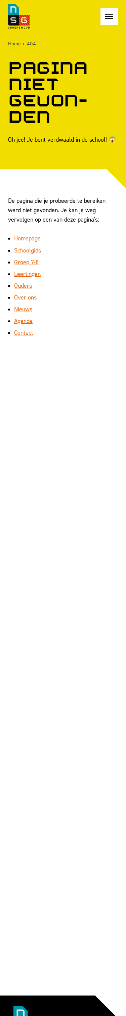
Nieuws (23, 309)
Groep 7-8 (26, 262)
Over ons (25, 297)
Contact (23, 332)
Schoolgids (27, 250)
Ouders (23, 285)
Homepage (27, 238)
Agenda (23, 320)
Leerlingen (27, 273)
